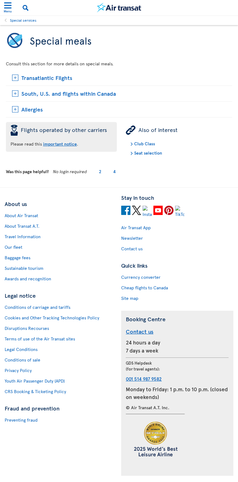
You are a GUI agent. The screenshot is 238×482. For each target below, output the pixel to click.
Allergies (32, 109)
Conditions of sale (22, 360)
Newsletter (132, 238)
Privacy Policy (18, 370)
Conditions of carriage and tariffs (37, 307)
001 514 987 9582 (144, 378)
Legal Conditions (21, 349)
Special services (23, 20)
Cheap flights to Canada (144, 288)
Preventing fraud (21, 420)
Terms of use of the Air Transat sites (40, 339)
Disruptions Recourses (27, 328)
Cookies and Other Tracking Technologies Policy (52, 318)
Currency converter (141, 277)
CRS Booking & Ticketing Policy (35, 391)
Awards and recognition (28, 279)
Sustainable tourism (24, 268)
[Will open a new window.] (125, 211)
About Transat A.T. (22, 226)
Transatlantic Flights (46, 77)
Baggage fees (17, 258)
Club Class (144, 144)
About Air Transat (21, 215)
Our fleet (13, 247)
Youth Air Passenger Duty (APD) (35, 381)
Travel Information (23, 236)
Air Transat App (136, 227)
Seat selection (148, 153)
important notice (60, 144)
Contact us (132, 249)
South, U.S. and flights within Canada (68, 93)
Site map (129, 298)
